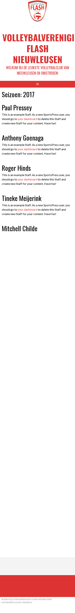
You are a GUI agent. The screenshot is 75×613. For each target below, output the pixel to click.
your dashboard (27, 119)
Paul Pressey (17, 107)
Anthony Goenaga (23, 137)
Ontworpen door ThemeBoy (16, 602)
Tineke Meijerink (21, 198)
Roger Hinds (16, 168)
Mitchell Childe (20, 228)
